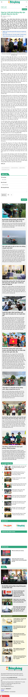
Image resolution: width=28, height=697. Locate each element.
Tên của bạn (3, 177)
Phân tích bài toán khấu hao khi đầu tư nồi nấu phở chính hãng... (19, 635)
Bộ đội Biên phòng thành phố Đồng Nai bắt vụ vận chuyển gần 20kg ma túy (13, 220)
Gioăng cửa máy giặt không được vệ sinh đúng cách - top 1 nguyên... (19, 657)
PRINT (25, 9)
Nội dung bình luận (5, 187)
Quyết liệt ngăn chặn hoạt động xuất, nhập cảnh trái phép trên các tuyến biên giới (13, 314)
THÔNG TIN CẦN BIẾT (7, 616)
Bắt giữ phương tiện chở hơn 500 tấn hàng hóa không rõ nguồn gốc (19, 467)
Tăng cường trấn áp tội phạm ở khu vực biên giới (13, 36)
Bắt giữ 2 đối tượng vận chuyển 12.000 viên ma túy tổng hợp (19, 508)
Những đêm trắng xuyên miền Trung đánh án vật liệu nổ (18, 490)
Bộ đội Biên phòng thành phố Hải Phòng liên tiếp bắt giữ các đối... (19, 484)
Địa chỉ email (3, 182)
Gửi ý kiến (24, 199)
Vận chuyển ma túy (5, 167)
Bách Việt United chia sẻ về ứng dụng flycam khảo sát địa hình (19, 627)
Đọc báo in (5, 521)
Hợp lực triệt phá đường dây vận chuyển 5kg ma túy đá (13, 13)
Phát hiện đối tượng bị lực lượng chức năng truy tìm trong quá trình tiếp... (19, 503)
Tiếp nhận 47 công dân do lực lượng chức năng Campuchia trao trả (12, 388)
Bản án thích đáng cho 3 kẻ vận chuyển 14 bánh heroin (14, 34)
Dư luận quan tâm (7, 463)
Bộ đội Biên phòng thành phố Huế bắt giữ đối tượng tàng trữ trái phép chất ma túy (14, 418)
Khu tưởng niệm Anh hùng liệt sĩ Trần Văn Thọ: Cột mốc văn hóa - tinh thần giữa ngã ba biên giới (19, 608)
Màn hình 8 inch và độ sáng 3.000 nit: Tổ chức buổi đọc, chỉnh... (18, 642)
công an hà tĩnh (14, 167)
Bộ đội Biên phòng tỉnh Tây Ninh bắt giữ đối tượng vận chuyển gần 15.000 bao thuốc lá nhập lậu (13, 282)
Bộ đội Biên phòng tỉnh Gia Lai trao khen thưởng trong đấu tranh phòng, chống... (18, 473)
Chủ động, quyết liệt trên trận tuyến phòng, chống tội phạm (12, 447)
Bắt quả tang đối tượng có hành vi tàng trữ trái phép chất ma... (19, 514)
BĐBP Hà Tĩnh (22, 167)
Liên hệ (2, 690)
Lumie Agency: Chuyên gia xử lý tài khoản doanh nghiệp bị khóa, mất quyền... (19, 620)
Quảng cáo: (6, 688)
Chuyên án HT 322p (5, 169)
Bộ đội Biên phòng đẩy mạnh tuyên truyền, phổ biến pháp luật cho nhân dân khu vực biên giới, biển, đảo (13, 350)
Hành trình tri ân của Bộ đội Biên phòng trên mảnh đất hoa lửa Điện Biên (19, 601)
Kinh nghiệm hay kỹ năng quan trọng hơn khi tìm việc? (19, 650)
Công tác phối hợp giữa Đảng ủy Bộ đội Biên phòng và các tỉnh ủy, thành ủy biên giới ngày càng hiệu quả (18, 593)
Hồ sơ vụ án (5, 547)
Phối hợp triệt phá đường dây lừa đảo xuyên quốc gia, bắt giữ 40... (19, 496)
